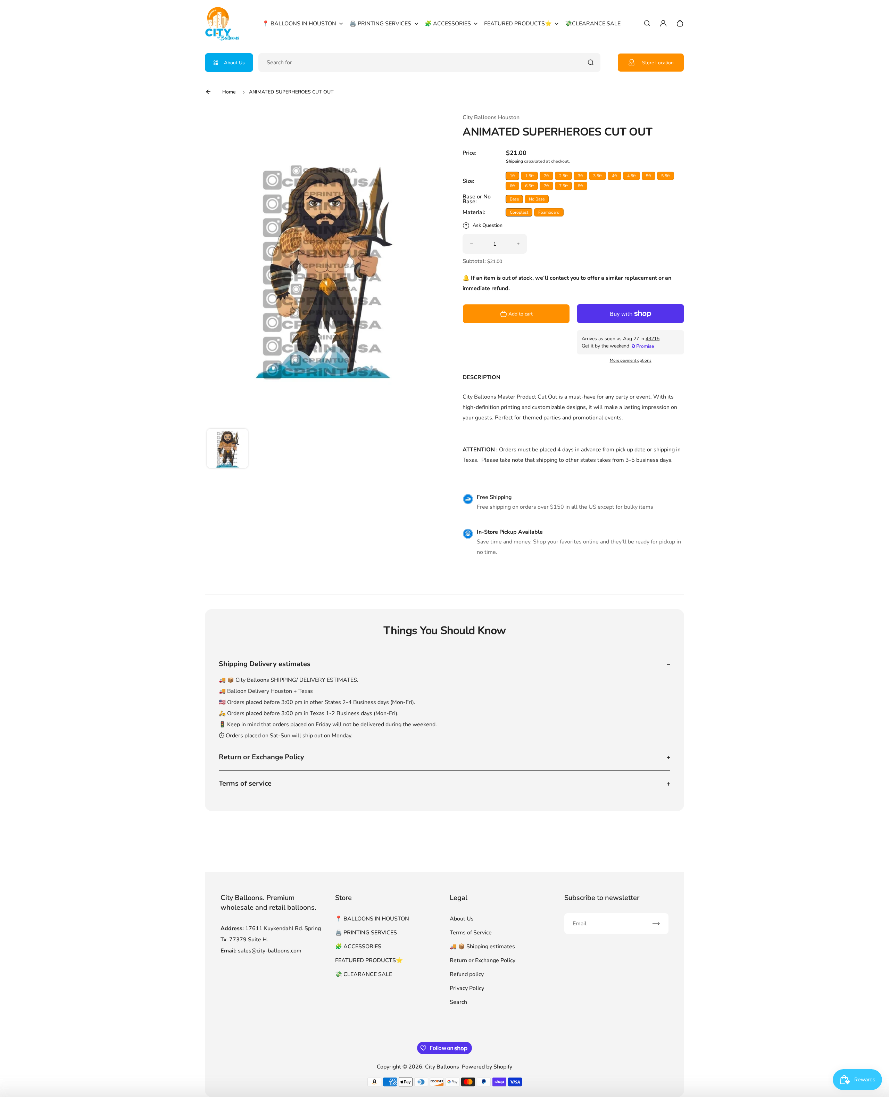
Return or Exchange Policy (482, 960)
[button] (227, 449)
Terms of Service (471, 932)
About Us (234, 62)
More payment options (630, 360)
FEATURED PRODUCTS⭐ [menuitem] (518, 23)
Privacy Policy (467, 988)
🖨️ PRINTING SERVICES (366, 932)
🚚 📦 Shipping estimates (482, 946)
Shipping (514, 161)
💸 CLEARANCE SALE (363, 974)
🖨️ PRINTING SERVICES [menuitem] (380, 23)
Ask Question (487, 225)
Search (458, 1002)
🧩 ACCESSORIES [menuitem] (448, 23)
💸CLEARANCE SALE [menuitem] (593, 23)
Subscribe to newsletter (601, 897)
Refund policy (467, 974)
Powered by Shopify (487, 1067)
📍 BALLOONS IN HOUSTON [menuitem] (299, 23)
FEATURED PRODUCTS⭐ (369, 960)
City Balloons (442, 1067)
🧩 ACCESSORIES (358, 946)
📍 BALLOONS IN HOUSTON (372, 919)
